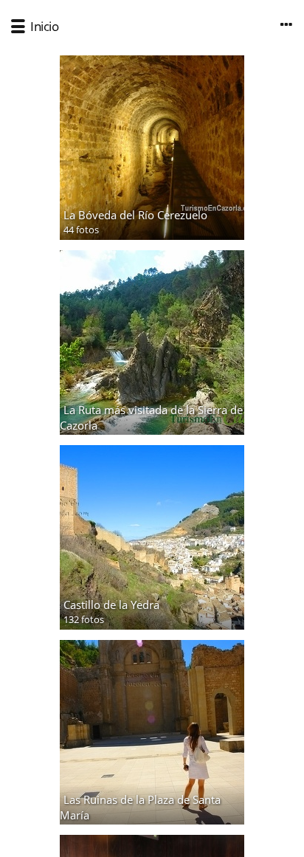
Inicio (44, 26)
